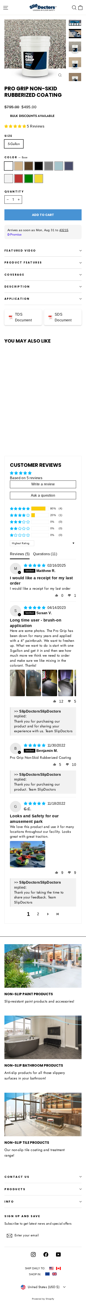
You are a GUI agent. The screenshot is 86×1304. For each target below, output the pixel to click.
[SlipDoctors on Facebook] (44, 1254)
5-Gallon (14, 143)
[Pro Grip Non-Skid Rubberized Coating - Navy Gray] (26, 425)
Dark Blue (69, 166)
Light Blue (59, 166)
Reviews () (20, 554)
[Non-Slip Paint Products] (43, 966)
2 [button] (38, 914)
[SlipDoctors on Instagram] (32, 1254)
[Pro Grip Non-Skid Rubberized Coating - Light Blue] (31, 425)
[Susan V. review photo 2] (33, 683)
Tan (19, 166)
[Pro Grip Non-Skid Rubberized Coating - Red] (45, 425)
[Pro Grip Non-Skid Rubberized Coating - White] (40, 425)
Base (8, 166)
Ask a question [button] (43, 495)
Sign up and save (22, 1216)
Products (14, 1189)
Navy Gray (49, 166)
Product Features (23, 262)
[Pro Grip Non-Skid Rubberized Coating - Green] (50, 425)
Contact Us (16, 1177)
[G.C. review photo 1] (27, 854)
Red (19, 178)
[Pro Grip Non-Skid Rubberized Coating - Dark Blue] (35, 425)
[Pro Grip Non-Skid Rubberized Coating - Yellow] (6, 429)
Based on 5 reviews (26, 478)
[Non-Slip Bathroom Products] (43, 1037)
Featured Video (20, 250)
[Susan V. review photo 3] (49, 683)
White (8, 178)
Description (17, 286)
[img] (35, 565)
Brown (28, 166)
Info (9, 1201)
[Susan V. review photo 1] (17, 683)
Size (8, 135)
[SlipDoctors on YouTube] (57, 1254)
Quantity (14, 191)
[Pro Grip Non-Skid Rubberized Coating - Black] (21, 425)
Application (17, 299)
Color (15, 157)
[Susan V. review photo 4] (65, 683)
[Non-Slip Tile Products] (43, 1114)
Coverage (14, 274)
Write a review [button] (43, 484)
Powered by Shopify (43, 1299)
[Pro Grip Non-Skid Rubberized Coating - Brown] (16, 425)
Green (28, 178)
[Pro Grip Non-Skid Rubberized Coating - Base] (6, 425)
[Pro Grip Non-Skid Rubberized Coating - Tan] (11, 425)
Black (39, 166)
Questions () (45, 554)
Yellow (39, 178)
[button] (15, 126)
